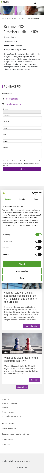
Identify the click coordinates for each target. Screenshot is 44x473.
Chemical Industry (32, 18)
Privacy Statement (8, 412)
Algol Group (26, 461)
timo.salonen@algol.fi (13, 104)
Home (4, 18)
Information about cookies (11, 416)
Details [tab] (22, 199)
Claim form (6, 445)
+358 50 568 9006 (11, 99)
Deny (22, 278)
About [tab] (36, 199)
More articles (22, 387)
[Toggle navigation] (41, 3)
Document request (8, 434)
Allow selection (22, 271)
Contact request (7, 439)
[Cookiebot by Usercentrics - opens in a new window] (32, 193)
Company (5, 399)
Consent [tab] (8, 199)
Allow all (22, 264)
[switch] (38, 241)
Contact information (9, 429)
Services (5, 408)
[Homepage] (8, 2)
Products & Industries (16, 18)
